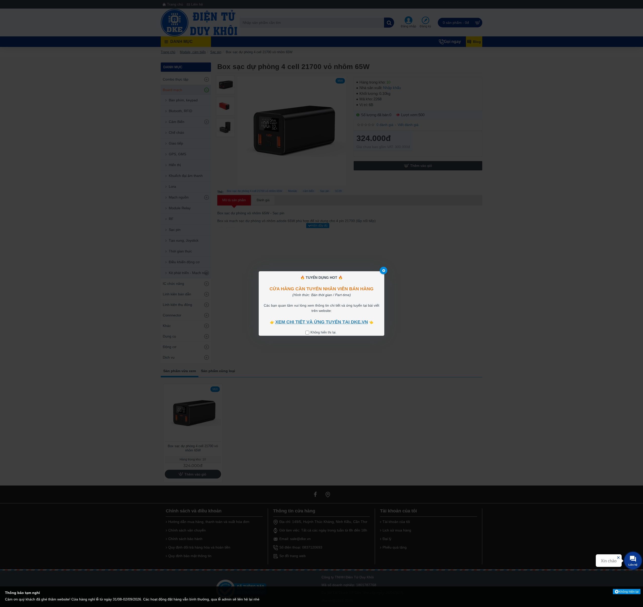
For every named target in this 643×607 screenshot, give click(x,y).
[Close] (383, 270)
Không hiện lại (629, 591)
